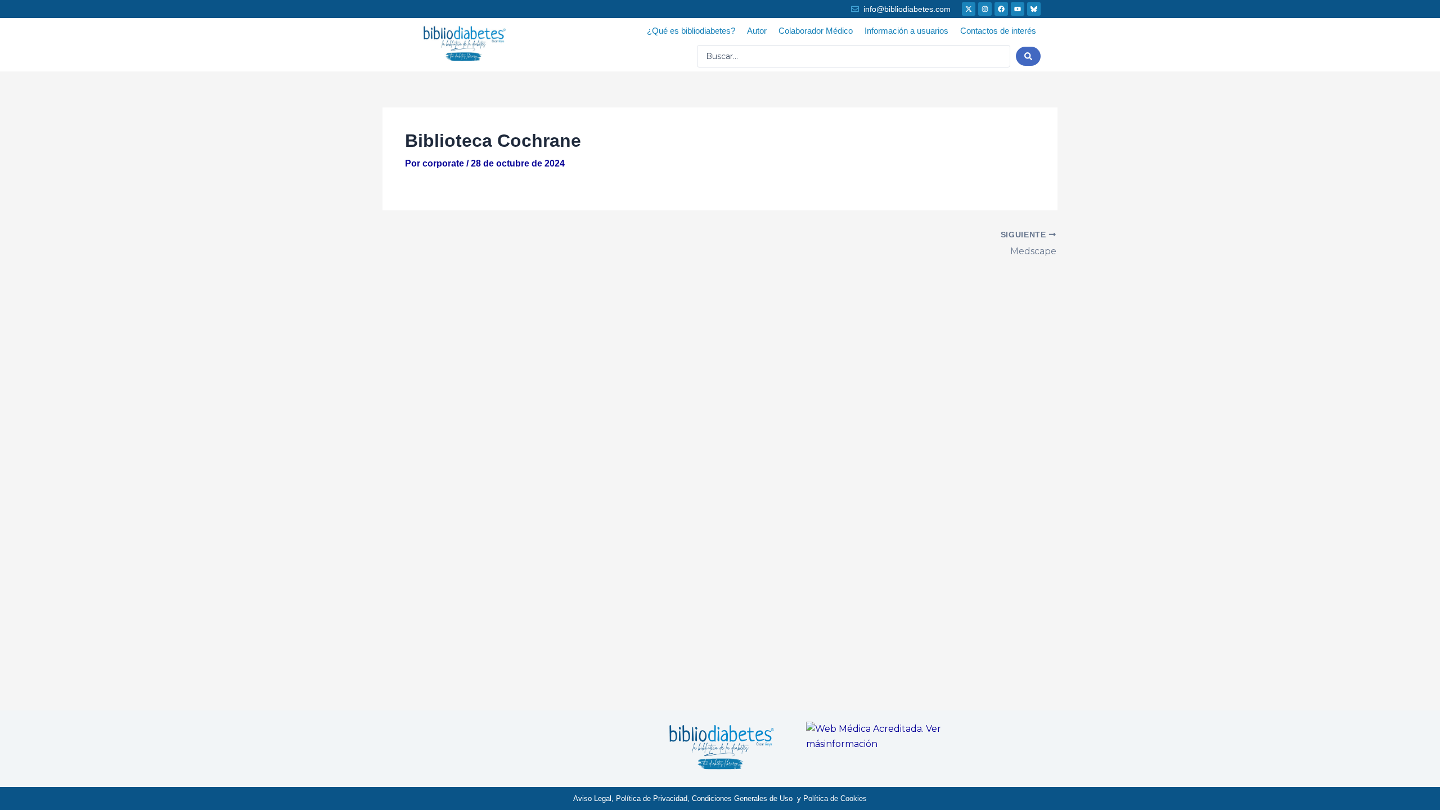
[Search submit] (1028, 56)
